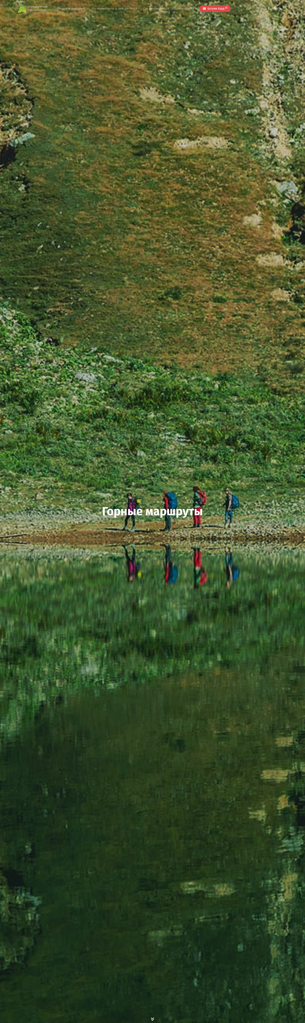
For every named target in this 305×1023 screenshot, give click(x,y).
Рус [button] (280, 8)
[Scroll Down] (152, 1019)
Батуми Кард (216, 8)
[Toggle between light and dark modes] (269, 9)
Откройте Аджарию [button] (71, 8)
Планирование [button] (183, 8)
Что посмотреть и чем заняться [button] (114, 8)
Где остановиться (156, 8)
